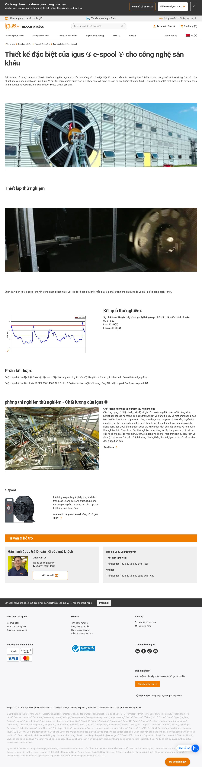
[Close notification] (193, 6)
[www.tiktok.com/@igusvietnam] (149, 651)
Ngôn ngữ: (150, 695)
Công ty (132, 35)
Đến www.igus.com (170, 6)
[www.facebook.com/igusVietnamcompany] (143, 651)
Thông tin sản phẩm (67, 35)
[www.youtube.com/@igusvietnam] (155, 651)
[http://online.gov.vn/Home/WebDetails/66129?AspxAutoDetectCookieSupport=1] (83, 649)
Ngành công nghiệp (95, 35)
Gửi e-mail (48, 575)
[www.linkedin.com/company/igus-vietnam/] (137, 651)
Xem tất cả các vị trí (142, 6)
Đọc (108, 447)
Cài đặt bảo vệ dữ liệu (131, 707)
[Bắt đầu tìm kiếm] (122, 26)
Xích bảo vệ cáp (24, 44)
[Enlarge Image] (8, 350)
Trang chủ (10, 44)
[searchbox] (96, 26)
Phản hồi (104, 602)
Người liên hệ (170, 35)
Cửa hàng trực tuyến (14, 35)
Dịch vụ (116, 35)
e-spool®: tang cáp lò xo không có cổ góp (75, 516)
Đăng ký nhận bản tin (147, 684)
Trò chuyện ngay (177, 761)
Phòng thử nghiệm (42, 44)
